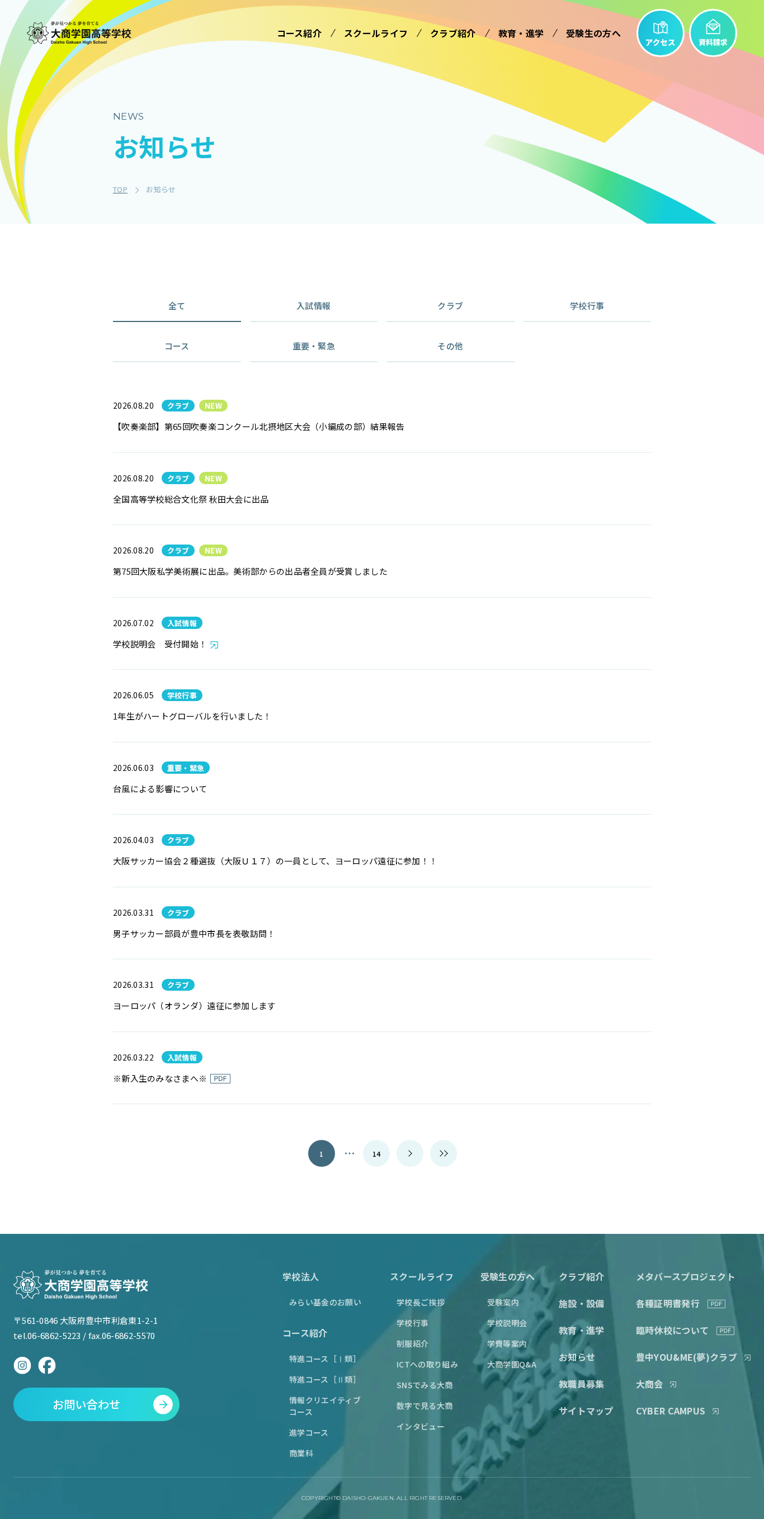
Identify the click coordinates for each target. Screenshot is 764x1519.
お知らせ (577, 1357)
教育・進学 (582, 1330)
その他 (450, 346)
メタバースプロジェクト (685, 1276)
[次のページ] (410, 1153)
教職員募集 (582, 1383)
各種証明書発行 (668, 1303)
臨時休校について (672, 1330)
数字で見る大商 (424, 1405)
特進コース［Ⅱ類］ (325, 1379)
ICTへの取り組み (427, 1364)
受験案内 (503, 1302)
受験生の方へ (507, 1276)
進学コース (309, 1432)
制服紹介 (412, 1343)
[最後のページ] (443, 1153)
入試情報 (313, 305)
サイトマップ (586, 1410)
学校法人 (300, 1276)
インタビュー (421, 1426)
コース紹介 (305, 1333)
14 (376, 1153)
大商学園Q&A (511, 1364)
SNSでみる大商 (424, 1384)
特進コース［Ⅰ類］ (325, 1358)
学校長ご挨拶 (421, 1302)
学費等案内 (507, 1343)
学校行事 (587, 305)
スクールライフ (422, 1276)
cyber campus (671, 1410)
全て (177, 305)
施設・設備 (582, 1303)
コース (177, 346)
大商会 (649, 1383)
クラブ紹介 (582, 1276)
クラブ (450, 305)
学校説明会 (507, 1322)
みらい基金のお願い (325, 1302)
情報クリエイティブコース (325, 1405)
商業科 (301, 1453)
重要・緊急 (314, 346)
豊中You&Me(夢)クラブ (686, 1357)
